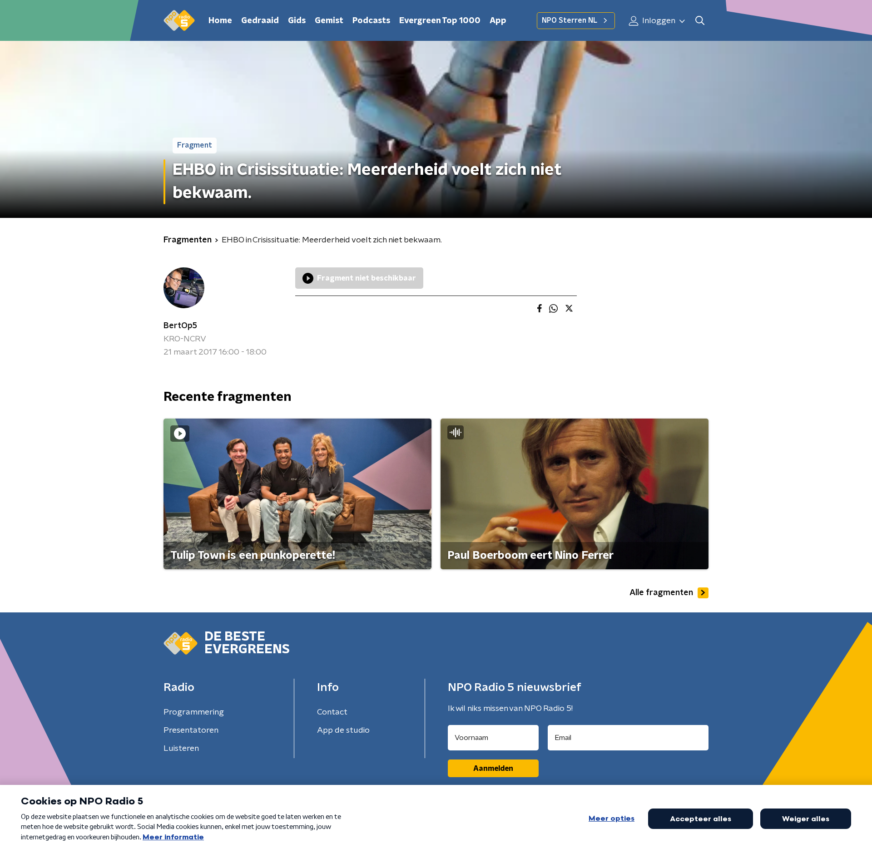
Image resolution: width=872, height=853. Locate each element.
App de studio (343, 730)
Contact (332, 712)
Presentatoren (191, 730)
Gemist (329, 21)
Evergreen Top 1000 (440, 21)
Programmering (194, 712)
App (498, 21)
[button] (699, 20)
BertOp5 (180, 326)
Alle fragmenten (661, 593)
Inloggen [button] (658, 21)
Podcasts (371, 21)
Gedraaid (260, 21)
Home (220, 21)
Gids (297, 21)
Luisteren (181, 749)
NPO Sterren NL (569, 20)
